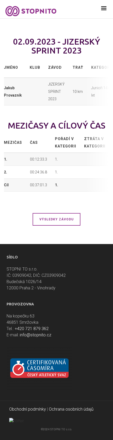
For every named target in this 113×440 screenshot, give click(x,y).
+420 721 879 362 (32, 328)
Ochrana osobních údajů (71, 409)
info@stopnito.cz (35, 334)
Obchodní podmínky (27, 409)
